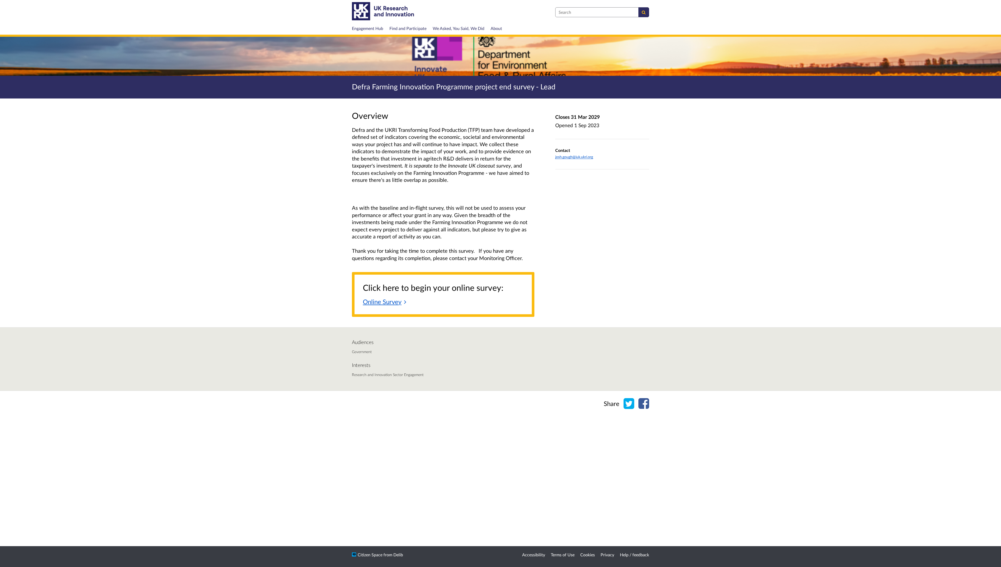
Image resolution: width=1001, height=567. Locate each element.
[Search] (643, 12)
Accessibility (533, 554)
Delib (398, 554)
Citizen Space (370, 554)
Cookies (587, 554)
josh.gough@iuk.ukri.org (574, 157)
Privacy (607, 554)
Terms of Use (563, 554)
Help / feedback (634, 554)
